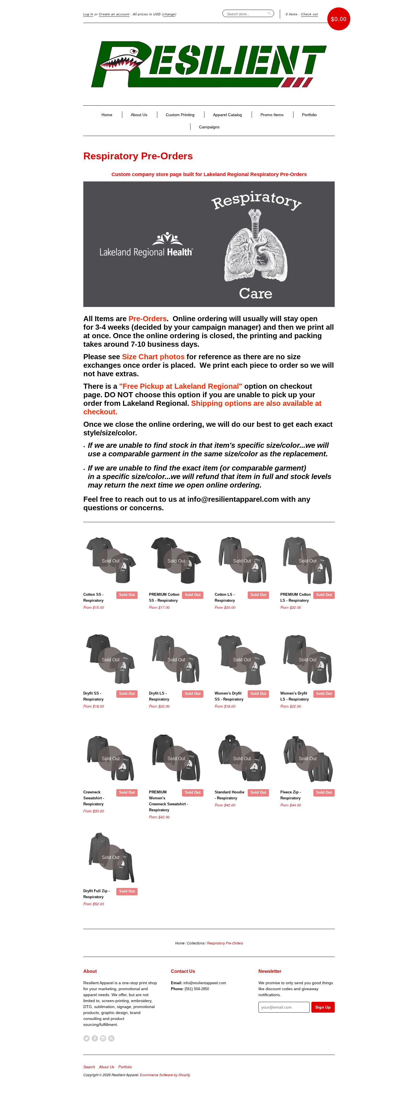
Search (89, 1067)
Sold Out (127, 595)
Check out (309, 14)
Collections (195, 942)
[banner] (209, 64)
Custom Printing (180, 114)
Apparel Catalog (227, 114)
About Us (139, 114)
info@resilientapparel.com (204, 983)
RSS (111, 1038)
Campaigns (209, 127)
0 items (292, 14)
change (169, 14)
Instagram (103, 1038)
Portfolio (309, 114)
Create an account (114, 14)
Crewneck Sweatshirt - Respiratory (93, 798)
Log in (88, 14)
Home (107, 114)
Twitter (86, 1038)
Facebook (95, 1038)
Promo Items (272, 114)
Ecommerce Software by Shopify (165, 1074)
